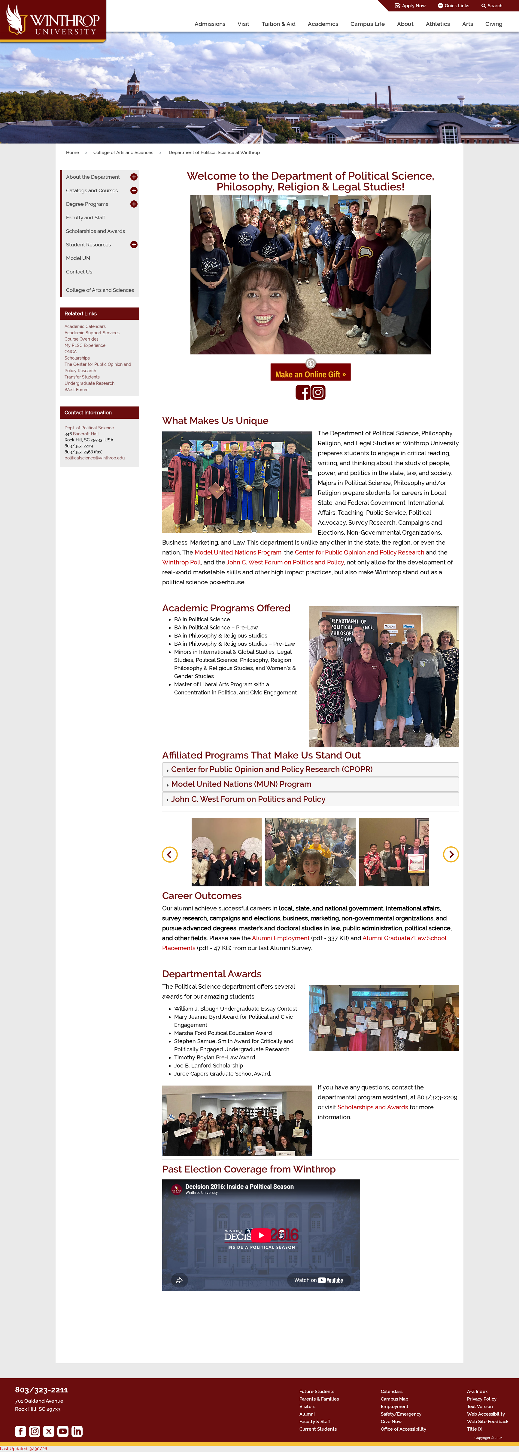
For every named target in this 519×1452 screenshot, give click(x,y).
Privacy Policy (481, 1399)
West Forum (77, 389)
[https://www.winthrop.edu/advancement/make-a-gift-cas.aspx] (310, 369)
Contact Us (79, 272)
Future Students (316, 1391)
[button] (39, 79)
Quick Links (457, 5)
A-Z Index (477, 1391)
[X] (50, 1433)
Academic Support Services (92, 332)
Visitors (307, 1406)
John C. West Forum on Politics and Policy (285, 562)
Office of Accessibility (403, 1429)
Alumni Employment (281, 938)
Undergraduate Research (89, 383)
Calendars (391, 1391)
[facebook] (22, 1433)
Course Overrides (82, 339)
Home (72, 152)
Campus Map (394, 1399)
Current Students (318, 1429)
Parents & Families (319, 1399)
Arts (467, 23)
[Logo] (54, 22)
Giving (493, 23)
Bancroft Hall (86, 433)
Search (495, 5)
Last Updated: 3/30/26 (23, 1448)
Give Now (391, 1421)
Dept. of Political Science (89, 427)
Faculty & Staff (314, 1421)
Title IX (474, 1429)
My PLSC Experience (85, 345)
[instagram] (36, 1433)
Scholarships (77, 358)
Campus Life (368, 23)
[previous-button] (170, 854)
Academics (323, 23)
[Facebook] (303, 391)
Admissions (210, 23)
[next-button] (451, 854)
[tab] (310, 769)
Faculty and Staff (85, 218)
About (405, 23)
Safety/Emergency (401, 1414)
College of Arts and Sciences (123, 152)
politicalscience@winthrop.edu (95, 458)
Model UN (78, 258)
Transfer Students (82, 377)
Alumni (307, 1414)
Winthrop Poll (181, 562)
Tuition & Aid (279, 23)
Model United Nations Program (238, 552)
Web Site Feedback (487, 1421)
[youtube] (64, 1433)
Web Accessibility (486, 1414)
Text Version (480, 1406)
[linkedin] (78, 1433)
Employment (394, 1406)
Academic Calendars (85, 326)
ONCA (71, 351)
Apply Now (414, 5)
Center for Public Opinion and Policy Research (359, 552)
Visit (243, 23)
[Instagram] (318, 391)
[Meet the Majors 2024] (310, 852)
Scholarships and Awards (373, 1107)
